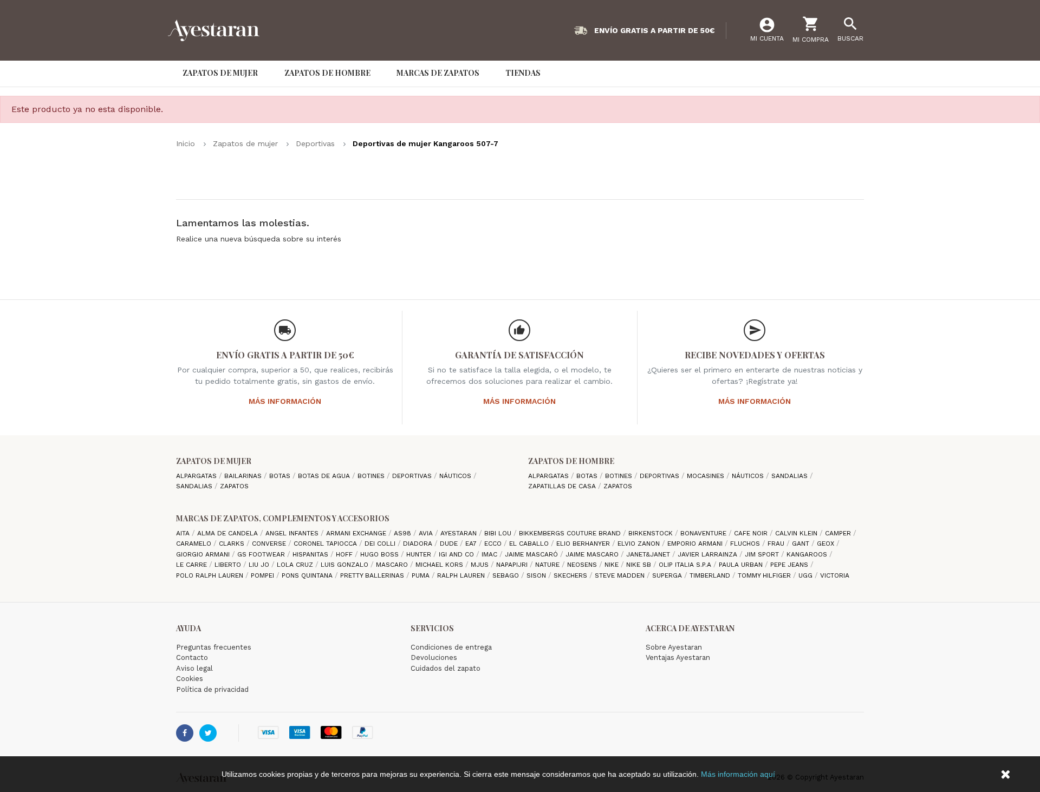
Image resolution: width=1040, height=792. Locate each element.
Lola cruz (296, 564)
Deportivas (413, 476)
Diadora (418, 543)
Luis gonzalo (345, 564)
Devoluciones (434, 657)
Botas (280, 476)
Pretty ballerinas (373, 575)
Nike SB (639, 564)
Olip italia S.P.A (686, 564)
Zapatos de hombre (571, 461)
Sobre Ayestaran (674, 647)
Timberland (711, 575)
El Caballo (530, 543)
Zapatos (234, 486)
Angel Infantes (293, 533)
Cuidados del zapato (445, 668)
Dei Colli (381, 543)
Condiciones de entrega (451, 647)
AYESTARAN (459, 533)
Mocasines (706, 476)
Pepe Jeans (790, 564)
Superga (668, 575)
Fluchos (746, 543)
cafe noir (752, 533)
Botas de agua (325, 476)
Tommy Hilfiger (765, 575)
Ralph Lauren (462, 575)
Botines (372, 476)
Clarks (232, 543)
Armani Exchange (357, 533)
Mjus (481, 564)
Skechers (571, 575)
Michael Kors (440, 564)
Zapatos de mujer (213, 461)
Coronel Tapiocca (326, 543)
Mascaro (393, 564)
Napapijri (513, 564)
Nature (548, 564)
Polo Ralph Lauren (210, 575)
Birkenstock (651, 533)
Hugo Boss (380, 554)
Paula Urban (742, 564)
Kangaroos (807, 554)
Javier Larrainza (708, 554)
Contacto (192, 657)
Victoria (834, 575)
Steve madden (621, 575)
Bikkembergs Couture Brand (571, 533)
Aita (184, 533)
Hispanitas (311, 554)
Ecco (494, 543)
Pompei (263, 575)
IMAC (490, 554)
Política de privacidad (212, 689)
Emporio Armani (696, 543)
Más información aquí (738, 774)
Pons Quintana (308, 575)
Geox (826, 543)
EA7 (472, 543)
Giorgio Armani (204, 554)
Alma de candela (228, 533)
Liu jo (260, 564)
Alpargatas (197, 476)
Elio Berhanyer (584, 543)
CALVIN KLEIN (797, 533)
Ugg (806, 575)
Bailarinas (244, 476)
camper (839, 533)
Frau (777, 543)
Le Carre (192, 564)
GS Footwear (262, 554)
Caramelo (194, 543)
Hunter (419, 554)
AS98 (403, 533)
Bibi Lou (499, 533)
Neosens (583, 564)
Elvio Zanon (640, 543)
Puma (422, 575)
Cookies (189, 679)
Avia (427, 533)
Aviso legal (194, 668)
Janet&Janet (649, 554)
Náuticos (456, 476)
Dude (450, 543)
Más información (285, 401)
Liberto (228, 564)
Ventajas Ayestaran (678, 657)
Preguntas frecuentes (213, 647)
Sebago (506, 575)
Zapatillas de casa (563, 486)
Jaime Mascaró (532, 554)
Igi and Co (457, 554)
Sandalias (195, 486)
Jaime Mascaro (593, 554)
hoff (345, 554)
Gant (801, 543)
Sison (537, 575)
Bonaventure (704, 533)
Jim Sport (763, 554)
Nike (612, 564)
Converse (270, 543)
